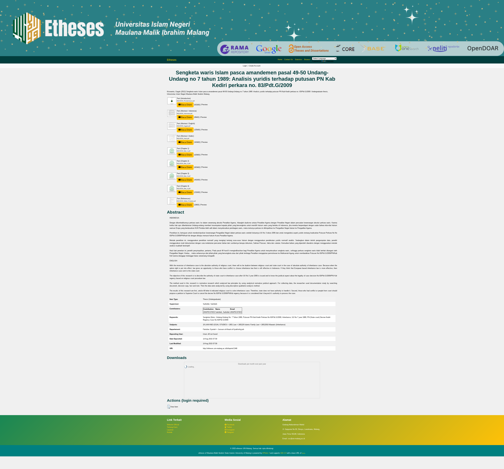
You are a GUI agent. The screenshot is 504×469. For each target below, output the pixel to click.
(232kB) (191, 192)
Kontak (169, 432)
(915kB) (191, 105)
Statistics (298, 59)
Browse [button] (307, 59)
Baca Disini (186, 105)
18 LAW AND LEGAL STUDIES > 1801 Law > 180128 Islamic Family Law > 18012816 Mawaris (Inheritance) (244, 325)
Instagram (230, 430)
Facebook (230, 425)
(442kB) (191, 180)
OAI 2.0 (283, 453)
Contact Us (288, 59)
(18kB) (190, 205)
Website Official (173, 425)
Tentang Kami (172, 427)
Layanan (170, 430)
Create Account (254, 66)
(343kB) (191, 142)
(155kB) (191, 130)
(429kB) (191, 155)
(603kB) (191, 167)
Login (245, 66)
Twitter (229, 427)
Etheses (171, 59)
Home (280, 59)
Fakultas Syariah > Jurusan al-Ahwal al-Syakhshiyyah (223, 329)
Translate (330, 61)
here (303, 453)
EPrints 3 (266, 453)
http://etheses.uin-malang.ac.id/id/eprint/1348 (220, 348)
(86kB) (190, 117)
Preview (204, 105)
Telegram (230, 432)
